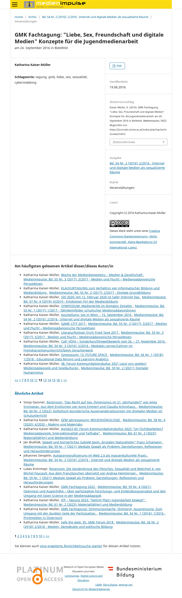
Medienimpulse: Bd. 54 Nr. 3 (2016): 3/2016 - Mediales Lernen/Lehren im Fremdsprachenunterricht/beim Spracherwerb (78, 348)
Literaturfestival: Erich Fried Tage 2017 (90, 332)
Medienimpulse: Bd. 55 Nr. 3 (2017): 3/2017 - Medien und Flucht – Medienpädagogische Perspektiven (94, 334)
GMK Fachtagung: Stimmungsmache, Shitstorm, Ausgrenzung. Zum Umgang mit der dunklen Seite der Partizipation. (93, 511)
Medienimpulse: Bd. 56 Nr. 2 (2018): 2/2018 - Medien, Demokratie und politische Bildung (91, 524)
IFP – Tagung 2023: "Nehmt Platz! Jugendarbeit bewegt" (103, 500)
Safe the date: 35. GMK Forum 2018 (87, 522)
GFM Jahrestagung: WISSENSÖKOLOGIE (91, 420)
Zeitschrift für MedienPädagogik (91, 589)
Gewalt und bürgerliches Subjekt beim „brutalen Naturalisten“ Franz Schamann (102, 442)
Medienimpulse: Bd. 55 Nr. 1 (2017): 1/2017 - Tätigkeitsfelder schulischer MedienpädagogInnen (94, 308)
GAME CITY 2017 (73, 324)
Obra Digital (110, 584)
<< (16, 380)
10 (31, 380)
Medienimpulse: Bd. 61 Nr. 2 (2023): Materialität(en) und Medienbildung (78, 504)
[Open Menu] (14, 4)
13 (45, 380)
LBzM (98, 584)
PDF (119, 66)
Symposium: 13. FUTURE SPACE (84, 355)
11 (36, 380)
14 (49, 380)
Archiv (32, 17)
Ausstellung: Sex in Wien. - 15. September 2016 (96, 315)
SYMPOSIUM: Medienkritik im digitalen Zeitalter (97, 306)
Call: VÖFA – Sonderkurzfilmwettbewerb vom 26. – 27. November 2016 (113, 341)
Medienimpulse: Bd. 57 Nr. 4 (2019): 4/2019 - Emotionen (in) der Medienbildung (95, 299)
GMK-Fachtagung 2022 (78, 487)
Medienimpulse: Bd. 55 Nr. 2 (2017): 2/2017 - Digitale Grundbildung (100, 292)
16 (58, 380)
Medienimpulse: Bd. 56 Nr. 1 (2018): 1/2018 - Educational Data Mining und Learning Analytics (94, 357)
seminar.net (125, 584)
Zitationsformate (124, 142)
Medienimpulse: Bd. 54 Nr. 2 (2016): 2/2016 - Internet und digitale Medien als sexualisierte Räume (94, 317)
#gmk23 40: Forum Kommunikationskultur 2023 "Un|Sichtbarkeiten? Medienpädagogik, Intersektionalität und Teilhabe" (93, 431)
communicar (72, 575)
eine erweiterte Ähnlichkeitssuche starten (71, 546)
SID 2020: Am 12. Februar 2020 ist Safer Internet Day (100, 297)
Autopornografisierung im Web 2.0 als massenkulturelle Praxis (100, 455)
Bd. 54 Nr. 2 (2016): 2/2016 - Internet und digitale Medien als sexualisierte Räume (95, 17)
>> (65, 380)
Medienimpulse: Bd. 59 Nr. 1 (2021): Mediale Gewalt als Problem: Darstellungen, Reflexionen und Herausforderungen (94, 477)
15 (53, 380)
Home (19, 17)
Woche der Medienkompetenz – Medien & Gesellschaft (102, 275)
